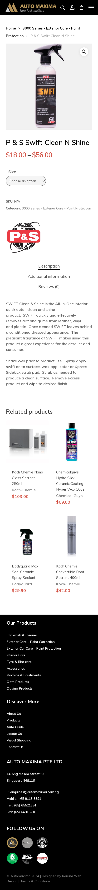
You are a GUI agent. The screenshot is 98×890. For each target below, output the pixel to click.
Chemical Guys (69, 495)
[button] (91, 7)
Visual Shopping (19, 740)
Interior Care (16, 655)
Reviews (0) (49, 286)
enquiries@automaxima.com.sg (34, 792)
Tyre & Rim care (19, 662)
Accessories (16, 668)
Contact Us (15, 747)
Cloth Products (18, 682)
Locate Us (14, 733)
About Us (14, 713)
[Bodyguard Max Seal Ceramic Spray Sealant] (27, 535)
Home (11, 28)
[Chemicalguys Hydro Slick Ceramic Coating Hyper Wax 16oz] (71, 441)
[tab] (49, 266)
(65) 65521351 (25, 805)
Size (12, 171)
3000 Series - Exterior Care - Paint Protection (56, 208)
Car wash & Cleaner (22, 635)
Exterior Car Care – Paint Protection (34, 648)
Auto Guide (15, 727)
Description (49, 266)
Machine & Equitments (24, 675)
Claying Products (20, 688)
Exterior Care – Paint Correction (31, 642)
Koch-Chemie (24, 489)
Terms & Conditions (35, 881)
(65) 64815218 (25, 812)
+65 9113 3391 (29, 798)
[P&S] (24, 238)
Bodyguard (22, 584)
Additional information (49, 276)
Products (13, 720)
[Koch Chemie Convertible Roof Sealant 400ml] (71, 535)
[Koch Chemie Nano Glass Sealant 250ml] (27, 441)
